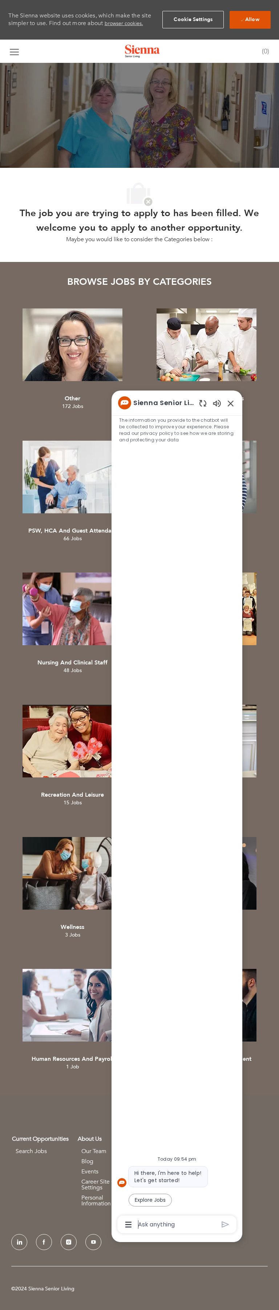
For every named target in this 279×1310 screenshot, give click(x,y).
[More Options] (128, 1224)
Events (89, 1172)
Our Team (93, 1151)
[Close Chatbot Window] (230, 403)
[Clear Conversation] (203, 403)
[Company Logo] (142, 51)
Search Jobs (31, 1151)
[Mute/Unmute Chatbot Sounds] (216, 403)
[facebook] (44, 1242)
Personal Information (96, 1201)
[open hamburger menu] (14, 51)
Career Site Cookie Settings (105, 1185)
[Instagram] (69, 1242)
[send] (225, 1224)
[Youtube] (93, 1242)
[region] (177, 813)
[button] (193, 19)
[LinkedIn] (19, 1242)
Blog (87, 1161)
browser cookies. (124, 23)
